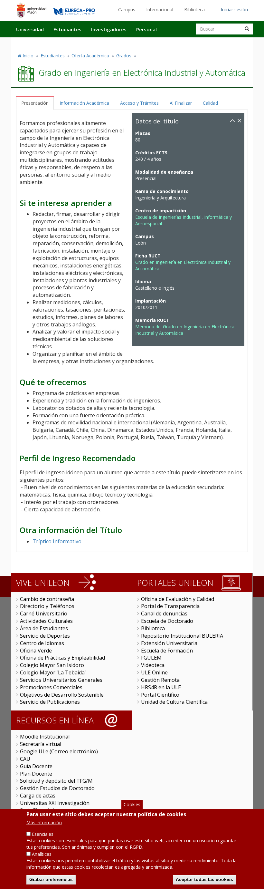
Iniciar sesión (234, 9)
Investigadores (109, 29)
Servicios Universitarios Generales (61, 679)
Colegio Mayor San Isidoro (52, 665)
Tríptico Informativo (57, 541)
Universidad (30, 29)
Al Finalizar (181, 103)
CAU (25, 758)
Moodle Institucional (45, 736)
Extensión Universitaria (169, 643)
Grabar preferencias (51, 879)
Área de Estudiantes (44, 628)
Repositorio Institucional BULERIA (182, 635)
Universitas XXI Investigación (55, 803)
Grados (123, 56)
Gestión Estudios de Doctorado (57, 788)
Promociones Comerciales (51, 687)
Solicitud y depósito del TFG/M (56, 780)
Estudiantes (67, 29)
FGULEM (151, 657)
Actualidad (179, 43)
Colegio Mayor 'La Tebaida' (53, 672)
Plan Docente (36, 773)
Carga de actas (37, 795)
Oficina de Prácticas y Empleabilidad (62, 657)
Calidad (210, 103)
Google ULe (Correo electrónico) (59, 751)
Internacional (159, 9)
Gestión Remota (160, 679)
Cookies (132, 804)
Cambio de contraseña (47, 599)
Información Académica (84, 103)
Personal (146, 29)
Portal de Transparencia (170, 606)
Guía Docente (36, 766)
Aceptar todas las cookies (204, 879)
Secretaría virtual (40, 744)
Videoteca (153, 665)
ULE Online (154, 672)
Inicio (28, 56)
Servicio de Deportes (45, 635)
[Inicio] (31, 10)
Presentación (35, 103)
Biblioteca (194, 9)
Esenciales (42, 834)
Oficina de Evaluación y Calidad (177, 599)
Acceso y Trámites (139, 103)
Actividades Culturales (46, 620)
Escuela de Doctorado (167, 620)
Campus (126, 9)
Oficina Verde (36, 650)
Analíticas (42, 854)
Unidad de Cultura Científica (174, 701)
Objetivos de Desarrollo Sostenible (62, 694)
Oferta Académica (90, 56)
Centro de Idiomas (42, 643)
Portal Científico (160, 694)
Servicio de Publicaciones (50, 701)
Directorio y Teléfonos (47, 606)
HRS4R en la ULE (161, 687)
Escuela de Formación (167, 650)
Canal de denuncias (164, 613)
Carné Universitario (43, 613)
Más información (44, 822)
